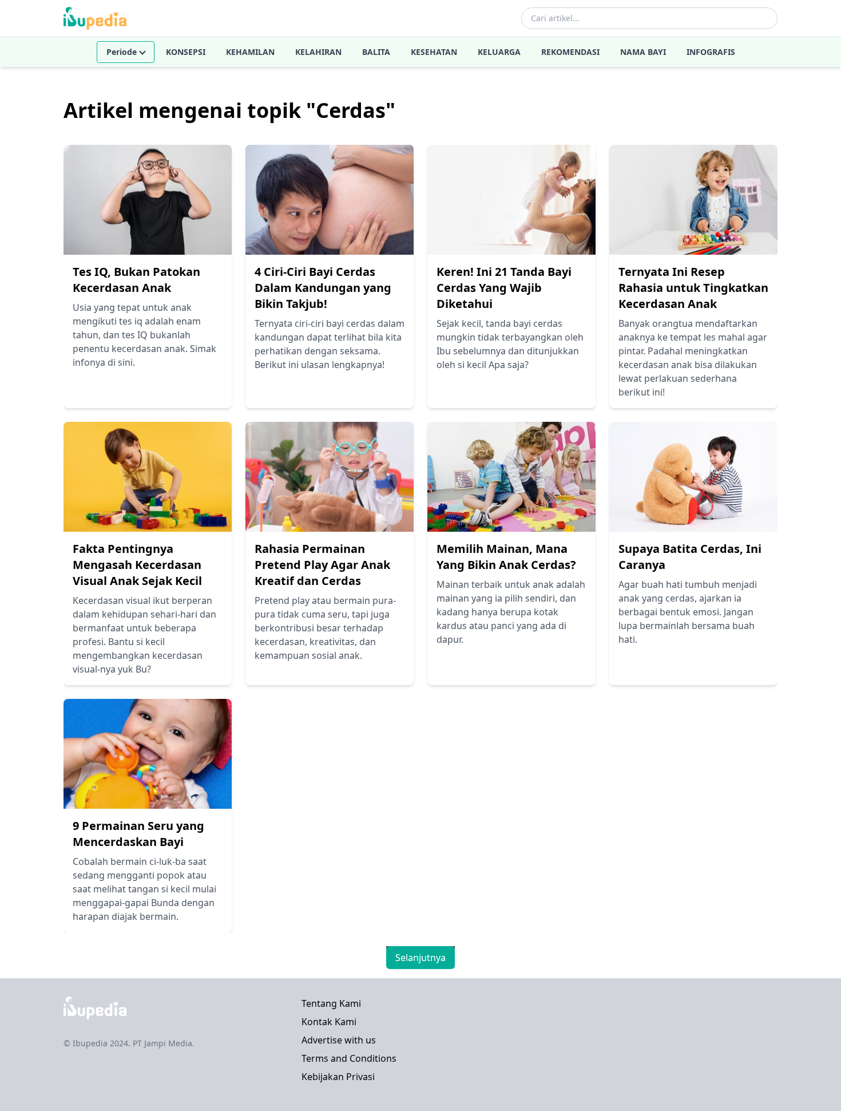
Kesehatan (434, 51)
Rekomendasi (570, 51)
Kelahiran (318, 51)
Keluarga (499, 51)
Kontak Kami (329, 1021)
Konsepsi (185, 51)
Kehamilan (250, 51)
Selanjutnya (420, 957)
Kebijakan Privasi (338, 1076)
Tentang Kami (331, 1003)
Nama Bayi (643, 51)
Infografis (711, 51)
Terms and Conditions (349, 1058)
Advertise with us (339, 1040)
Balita (376, 51)
